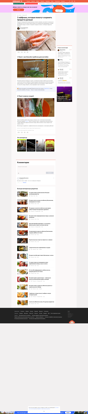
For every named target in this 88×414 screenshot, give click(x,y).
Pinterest (36, 313)
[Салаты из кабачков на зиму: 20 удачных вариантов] (36, 303)
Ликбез (40, 249)
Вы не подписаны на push (55, 313)
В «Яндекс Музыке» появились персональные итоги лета (63, 75)
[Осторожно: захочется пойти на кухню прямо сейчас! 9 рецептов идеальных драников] (36, 210)
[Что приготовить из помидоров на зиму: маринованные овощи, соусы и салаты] (36, 264)
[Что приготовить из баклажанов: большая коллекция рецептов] (36, 194)
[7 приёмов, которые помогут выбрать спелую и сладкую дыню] (36, 295)
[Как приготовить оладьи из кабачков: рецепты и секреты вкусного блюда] (36, 287)
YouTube (40, 313)
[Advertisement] (35, 156)
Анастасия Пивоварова (24, 27)
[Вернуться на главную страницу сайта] (16, 1)
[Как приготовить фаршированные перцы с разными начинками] (36, 217)
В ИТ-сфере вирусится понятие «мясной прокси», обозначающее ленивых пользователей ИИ (63, 65)
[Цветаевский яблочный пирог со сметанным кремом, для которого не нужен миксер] (36, 225)
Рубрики (27, 311)
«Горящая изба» (37, 211)
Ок (44, 411)
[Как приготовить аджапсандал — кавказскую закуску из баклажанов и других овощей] (36, 279)
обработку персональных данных (43, 408)
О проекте (22, 311)
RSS (49, 313)
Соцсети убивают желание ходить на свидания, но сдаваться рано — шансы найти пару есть (64, 55)
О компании (46, 311)
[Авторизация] (74, 1)
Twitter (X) (31, 313)
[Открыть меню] (53, 178)
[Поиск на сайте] (69, 1)
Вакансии (41, 311)
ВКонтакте (26, 313)
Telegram (21, 313)
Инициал (45, 313)
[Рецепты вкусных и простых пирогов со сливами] (36, 241)
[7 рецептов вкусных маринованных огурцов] (36, 248)
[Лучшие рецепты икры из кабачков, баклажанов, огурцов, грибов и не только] (36, 233)
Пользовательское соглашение (25, 315)
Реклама (19, 150)
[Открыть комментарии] (31, 249)
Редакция (36, 311)
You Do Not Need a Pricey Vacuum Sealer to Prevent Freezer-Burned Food (30, 128)
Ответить (24, 182)
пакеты (26, 121)
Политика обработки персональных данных (40, 315)
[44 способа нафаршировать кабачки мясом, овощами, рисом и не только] (36, 272)
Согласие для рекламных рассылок (21, 318)
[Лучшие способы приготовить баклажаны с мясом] (36, 256)
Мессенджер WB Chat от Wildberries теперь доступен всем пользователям (64, 83)
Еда (34, 195)
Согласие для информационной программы (37, 318)
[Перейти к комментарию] (64, 53)
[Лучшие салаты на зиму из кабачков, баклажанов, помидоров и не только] (36, 202)
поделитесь (46, 88)
